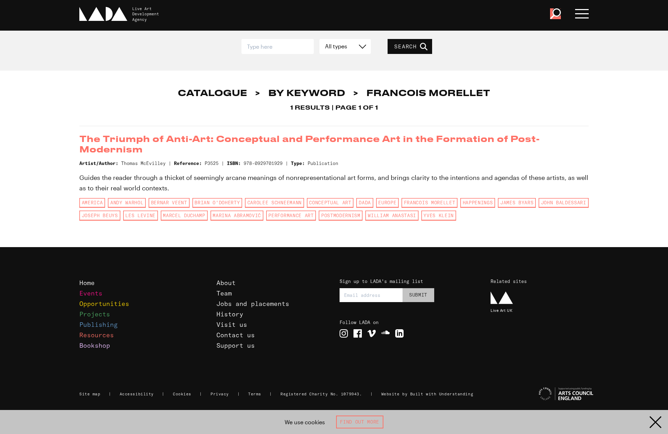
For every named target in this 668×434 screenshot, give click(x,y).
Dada (365, 202)
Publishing (98, 325)
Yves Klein (438, 215)
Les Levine (140, 215)
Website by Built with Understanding (427, 394)
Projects (94, 314)
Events (90, 293)
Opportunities (104, 304)
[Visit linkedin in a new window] (399, 333)
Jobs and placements (252, 304)
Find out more (359, 422)
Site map (89, 394)
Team (224, 293)
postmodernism (340, 215)
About (226, 283)
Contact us (235, 335)
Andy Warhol (126, 202)
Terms (254, 394)
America (92, 202)
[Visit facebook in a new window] (357, 333)
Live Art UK (501, 310)
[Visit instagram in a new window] (344, 333)
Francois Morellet (429, 202)
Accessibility (137, 394)
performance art (290, 215)
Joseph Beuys (100, 215)
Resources (96, 335)
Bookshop (94, 345)
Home (87, 283)
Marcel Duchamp (184, 215)
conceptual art (330, 202)
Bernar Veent (169, 202)
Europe (387, 202)
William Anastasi (392, 215)
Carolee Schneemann (274, 202)
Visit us (231, 325)
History (229, 314)
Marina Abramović (237, 215)
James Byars (516, 202)
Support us (235, 345)
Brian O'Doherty (217, 202)
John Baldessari (563, 202)
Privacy (219, 394)
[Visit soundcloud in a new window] (385, 333)
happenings (478, 202)
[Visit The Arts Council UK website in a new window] (542, 394)
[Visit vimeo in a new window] (371, 333)
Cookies (182, 394)
